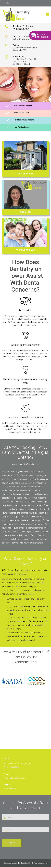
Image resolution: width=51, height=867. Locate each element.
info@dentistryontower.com (15, 778)
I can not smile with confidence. (25, 417)
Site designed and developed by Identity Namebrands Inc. (25, 863)
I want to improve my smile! (25, 344)
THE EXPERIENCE (25, 250)
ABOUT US (25, 212)
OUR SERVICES (25, 173)
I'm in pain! (25, 310)
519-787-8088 (10, 788)
